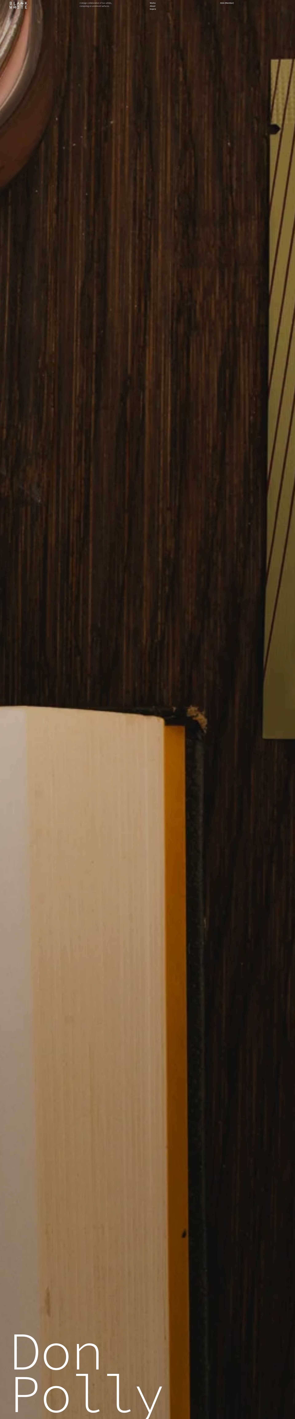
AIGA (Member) (227, 3)
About (152, 6)
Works (153, 3)
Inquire (153, 9)
